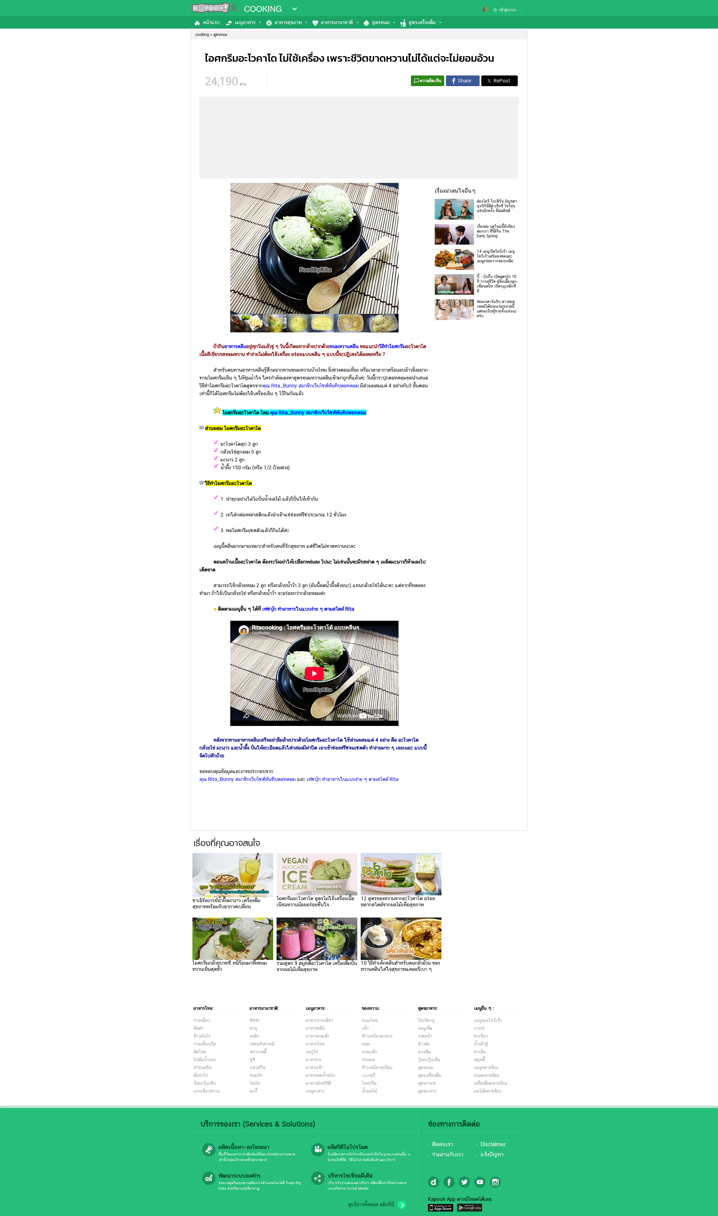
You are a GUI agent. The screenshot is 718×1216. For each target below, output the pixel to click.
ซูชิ (252, 1059)
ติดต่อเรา (442, 1144)
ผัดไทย (200, 1051)
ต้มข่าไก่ (201, 1075)
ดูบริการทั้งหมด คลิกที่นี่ (371, 1204)
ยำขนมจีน (202, 1067)
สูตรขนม (381, 22)
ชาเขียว (481, 1036)
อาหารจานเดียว (319, 1020)
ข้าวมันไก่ (202, 1036)
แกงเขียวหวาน (207, 1091)
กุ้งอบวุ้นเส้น (205, 1083)
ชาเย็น (480, 1051)
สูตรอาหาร (427, 1091)
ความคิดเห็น (430, 80)
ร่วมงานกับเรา (447, 1154)
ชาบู (253, 1028)
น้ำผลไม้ (369, 1091)
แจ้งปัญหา (491, 1154)
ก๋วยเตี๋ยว (202, 1020)
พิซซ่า (255, 1020)
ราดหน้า (425, 1036)
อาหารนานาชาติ (337, 22)
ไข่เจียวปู (426, 1020)
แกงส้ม (424, 1051)
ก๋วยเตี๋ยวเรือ (205, 1044)
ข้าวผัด (424, 1044)
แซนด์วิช (258, 1067)
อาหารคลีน (315, 1028)
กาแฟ (479, 1028)
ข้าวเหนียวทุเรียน (377, 1067)
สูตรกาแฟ (427, 1083)
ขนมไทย (370, 1020)
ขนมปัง (256, 1075)
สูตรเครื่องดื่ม (422, 22)
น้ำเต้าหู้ (481, 1044)
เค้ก (365, 1028)
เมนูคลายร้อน (486, 1067)
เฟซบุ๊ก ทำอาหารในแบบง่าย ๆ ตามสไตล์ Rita (308, 609)
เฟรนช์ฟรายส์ (262, 1044)
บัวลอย (368, 1059)
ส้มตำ (199, 1028)
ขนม (366, 1044)
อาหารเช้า (314, 1067)
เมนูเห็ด (425, 1028)
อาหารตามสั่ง (317, 1036)
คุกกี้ (253, 1091)
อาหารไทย (315, 1044)
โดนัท (255, 1083)
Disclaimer (493, 1144)
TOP (704, 1206)
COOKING (263, 9)
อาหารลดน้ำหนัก (320, 1075)
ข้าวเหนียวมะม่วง (377, 1036)
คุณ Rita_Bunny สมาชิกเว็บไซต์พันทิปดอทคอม (311, 386)
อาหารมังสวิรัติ (318, 1083)
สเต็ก (254, 1036)
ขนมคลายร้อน (486, 1075)
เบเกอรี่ (368, 1075)
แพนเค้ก (369, 1051)
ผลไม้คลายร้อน (487, 1091)
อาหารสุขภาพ (288, 22)
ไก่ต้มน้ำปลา (205, 1059)
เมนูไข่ (312, 1051)
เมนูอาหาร (245, 22)
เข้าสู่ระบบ (507, 10)
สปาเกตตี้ (258, 1051)
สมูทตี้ (479, 1059)
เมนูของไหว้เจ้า (488, 1020)
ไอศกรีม (369, 1083)
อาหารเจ (313, 1059)
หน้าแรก (211, 22)
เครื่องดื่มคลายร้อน (490, 1083)
